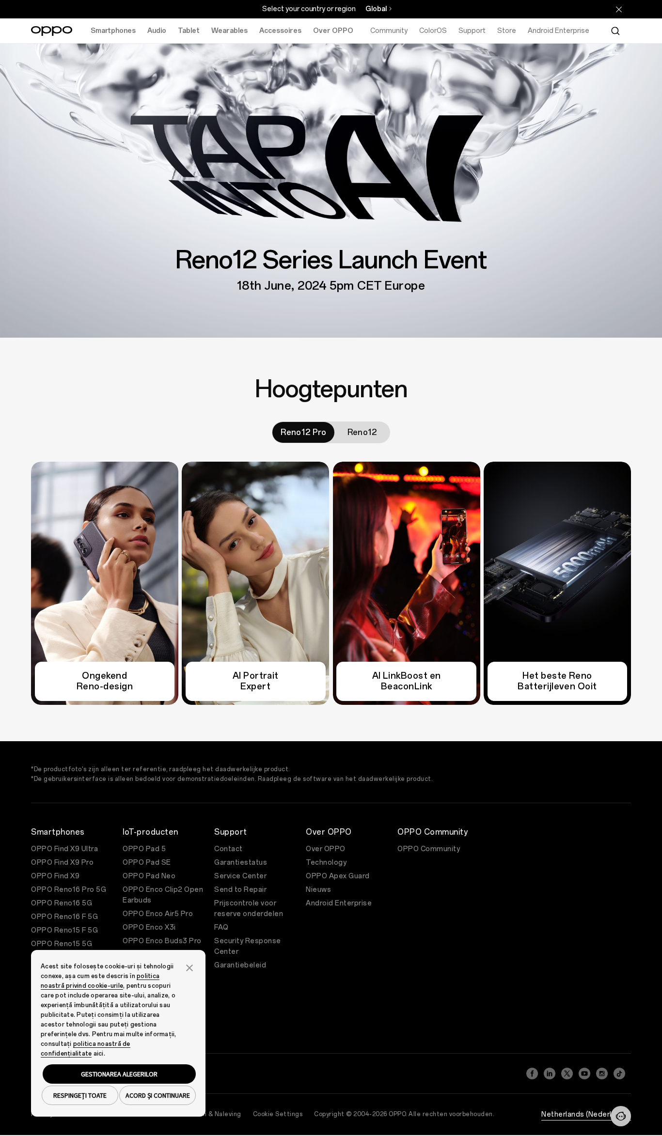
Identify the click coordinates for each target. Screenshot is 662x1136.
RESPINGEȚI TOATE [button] (80, 1095)
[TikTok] (619, 1073)
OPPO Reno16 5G (61, 903)
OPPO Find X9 (55, 876)
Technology (326, 862)
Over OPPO (333, 31)
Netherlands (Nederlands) (586, 1114)
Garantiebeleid (240, 965)
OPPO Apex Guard (338, 876)
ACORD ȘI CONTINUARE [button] (158, 1095)
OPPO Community (428, 849)
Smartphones (113, 31)
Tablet (189, 31)
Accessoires (280, 31)
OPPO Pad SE (147, 862)
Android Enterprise (339, 903)
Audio (156, 31)
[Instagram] (602, 1073)
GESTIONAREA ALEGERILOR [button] (119, 1074)
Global (376, 9)
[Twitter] (567, 1073)
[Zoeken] (615, 31)
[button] (621, 1116)
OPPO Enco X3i (149, 927)
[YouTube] (584, 1073)
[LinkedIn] (549, 1073)
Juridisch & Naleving (210, 1114)
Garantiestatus (240, 862)
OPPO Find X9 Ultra (64, 849)
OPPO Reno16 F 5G (64, 917)
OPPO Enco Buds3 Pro (162, 941)
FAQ (221, 927)
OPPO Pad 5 (144, 849)
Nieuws (318, 890)
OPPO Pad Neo (149, 876)
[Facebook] (532, 1073)
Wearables (229, 31)
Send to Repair (240, 890)
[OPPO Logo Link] (51, 31)
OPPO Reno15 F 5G (64, 930)
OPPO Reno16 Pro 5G (68, 890)
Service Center (240, 876)
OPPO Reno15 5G (61, 944)
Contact (228, 849)
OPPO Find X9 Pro (62, 862)
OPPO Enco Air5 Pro (158, 914)
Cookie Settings (278, 1114)
